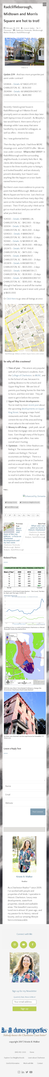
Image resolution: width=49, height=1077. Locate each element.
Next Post (36, 527)
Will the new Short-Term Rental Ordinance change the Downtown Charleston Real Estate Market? (22, 689)
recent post (33, 405)
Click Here (11, 299)
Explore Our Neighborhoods (14, 1058)
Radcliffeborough (23, 33)
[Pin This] (14, 515)
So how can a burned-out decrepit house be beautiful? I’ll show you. (24, 737)
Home (32, 1052)
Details (16, 84)
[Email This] (33, 515)
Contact (40, 1063)
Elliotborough (38, 30)
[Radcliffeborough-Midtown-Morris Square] (24, 351)
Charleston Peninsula (23, 30)
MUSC (38, 375)
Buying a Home (12, 502)
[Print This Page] (38, 515)
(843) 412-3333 (20, 1052)
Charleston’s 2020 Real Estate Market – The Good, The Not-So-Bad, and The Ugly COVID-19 (24, 592)
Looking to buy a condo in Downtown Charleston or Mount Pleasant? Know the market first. (24, 628)
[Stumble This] (24, 515)
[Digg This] (28, 515)
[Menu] (44, 4)
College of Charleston (22, 375)
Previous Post (13, 533)
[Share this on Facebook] (5, 515)
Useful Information (12, 1063)
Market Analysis (10, 33)
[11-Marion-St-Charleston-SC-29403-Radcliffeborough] (24, 65)
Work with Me (28, 1063)
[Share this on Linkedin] (19, 515)
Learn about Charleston (36, 1058)
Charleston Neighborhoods (31, 502)
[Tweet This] (10, 515)
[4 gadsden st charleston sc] (25, 733)
